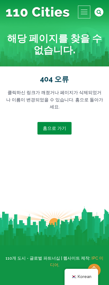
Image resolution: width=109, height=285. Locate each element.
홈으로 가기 (54, 128)
